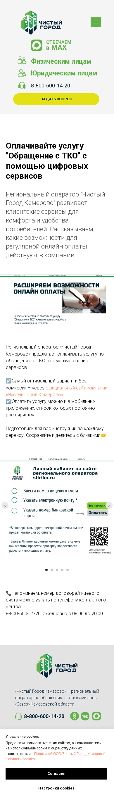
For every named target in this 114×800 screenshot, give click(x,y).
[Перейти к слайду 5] (67, 570)
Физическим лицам (61, 61)
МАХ (59, 47)
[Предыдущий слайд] (4, 505)
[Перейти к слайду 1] (46, 570)
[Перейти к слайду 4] (62, 570)
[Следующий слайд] (109, 505)
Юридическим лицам (64, 73)
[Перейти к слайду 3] (57, 570)
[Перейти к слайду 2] (52, 570)
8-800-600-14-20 (50, 85)
